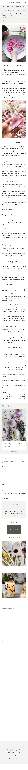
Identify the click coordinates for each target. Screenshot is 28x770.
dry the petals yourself (15, 315)
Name (4, 484)
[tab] (11, 451)
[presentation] (14, 425)
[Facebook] (12, 759)
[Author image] (3, 21)
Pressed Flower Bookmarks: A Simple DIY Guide (13, 569)
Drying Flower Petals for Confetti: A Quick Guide (14, 636)
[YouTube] (16, 759)
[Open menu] (25, 2)
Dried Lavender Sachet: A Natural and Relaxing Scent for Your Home (7, 395)
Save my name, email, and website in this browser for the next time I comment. (14, 494)
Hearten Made (23, 766)
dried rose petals (11, 313)
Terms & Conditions (11, 768)
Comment (5, 466)
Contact (14, 746)
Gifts (8, 567)
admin (7, 20)
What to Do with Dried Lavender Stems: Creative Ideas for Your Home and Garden (14, 445)
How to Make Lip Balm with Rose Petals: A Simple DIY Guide (21, 395)
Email (3, 490)
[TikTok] (18, 759)
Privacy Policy (18, 768)
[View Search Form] (2, 2)
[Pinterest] (14, 759)
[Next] (24, 429)
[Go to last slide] (4, 429)
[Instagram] (10, 759)
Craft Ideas (4, 567)
